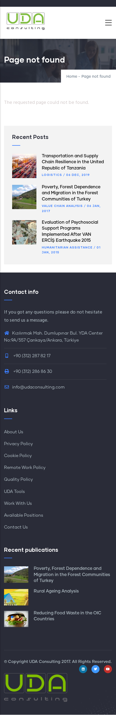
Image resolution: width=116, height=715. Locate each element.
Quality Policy (18, 479)
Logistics (52, 174)
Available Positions (23, 515)
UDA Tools (14, 491)
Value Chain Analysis (62, 205)
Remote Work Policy (25, 467)
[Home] (25, 21)
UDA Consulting (44, 662)
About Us (13, 432)
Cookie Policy (18, 456)
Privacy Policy (18, 444)
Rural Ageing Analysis (56, 591)
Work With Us (18, 503)
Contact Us (16, 527)
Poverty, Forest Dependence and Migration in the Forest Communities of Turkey (71, 193)
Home (71, 77)
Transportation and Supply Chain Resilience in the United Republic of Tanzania (73, 162)
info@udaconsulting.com (38, 387)
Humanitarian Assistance (67, 247)
